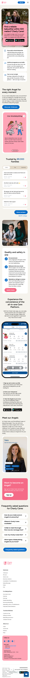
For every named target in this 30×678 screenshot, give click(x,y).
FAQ (4, 587)
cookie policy (4, 672)
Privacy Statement (5, 670)
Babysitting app (6, 583)
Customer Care (6, 613)
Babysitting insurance (8, 617)
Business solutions (7, 579)
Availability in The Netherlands (10, 581)
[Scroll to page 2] (14, 151)
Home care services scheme (7, 673)
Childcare (5, 572)
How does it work (7, 594)
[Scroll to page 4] (17, 151)
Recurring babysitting (8, 602)
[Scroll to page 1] (12, 151)
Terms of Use (4, 669)
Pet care (5, 574)
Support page (13, 645)
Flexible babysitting (7, 600)
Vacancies (5, 628)
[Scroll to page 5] (19, 470)
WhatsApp (7, 648)
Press (4, 632)
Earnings (5, 598)
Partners (5, 630)
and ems (15, 672)
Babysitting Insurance (11, 671)
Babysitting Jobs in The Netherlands (11, 604)
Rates (4, 585)
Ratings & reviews (7, 615)
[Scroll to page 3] (16, 151)
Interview (5, 596)
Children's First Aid (7, 619)
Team (4, 626)
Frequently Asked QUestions (9, 606)
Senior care (5, 577)
